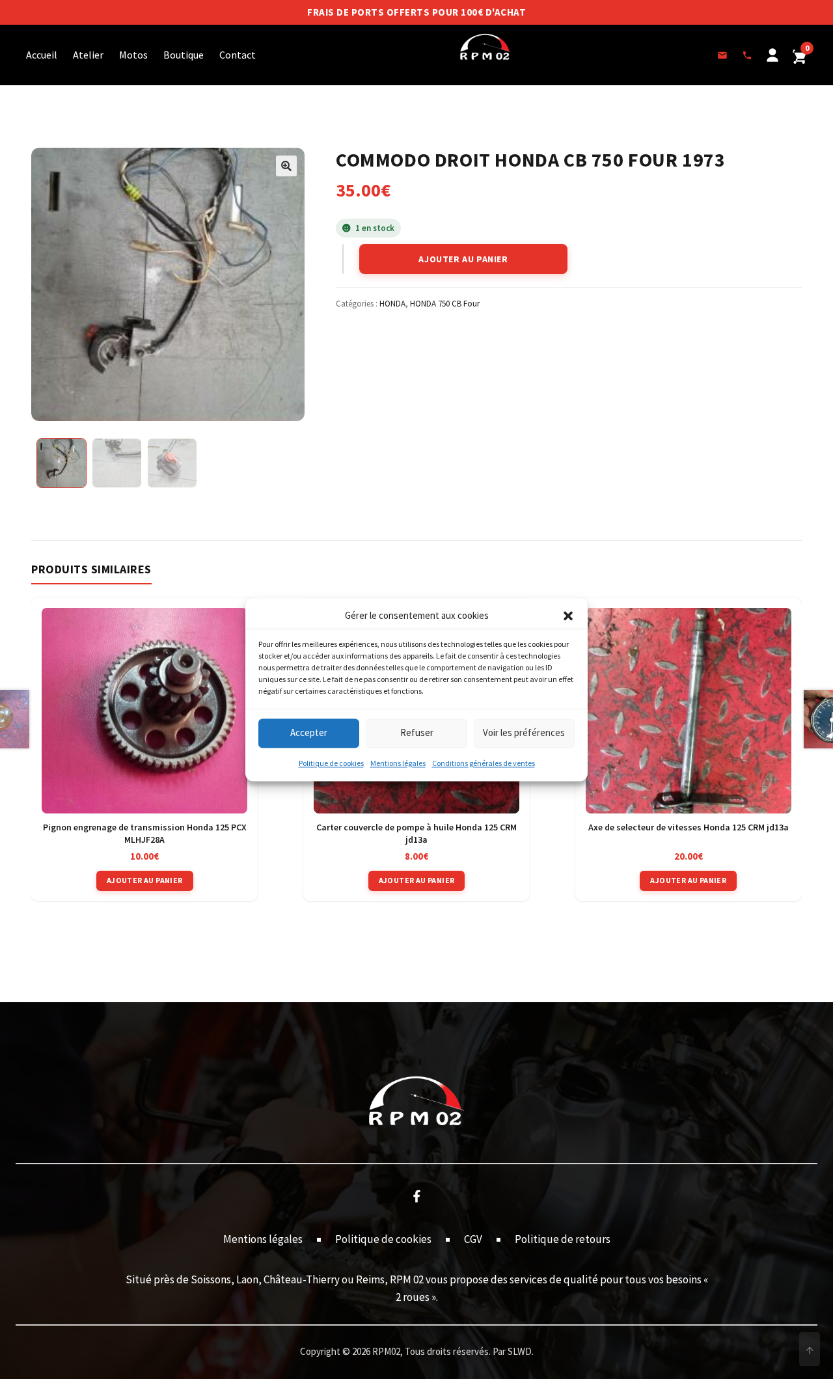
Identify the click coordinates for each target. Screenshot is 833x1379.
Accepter (308, 733)
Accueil (41, 54)
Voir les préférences (524, 733)
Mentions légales (398, 763)
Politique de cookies (331, 763)
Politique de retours (562, 1239)
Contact (237, 54)
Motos (133, 54)
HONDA (392, 303)
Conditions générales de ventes (483, 763)
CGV (473, 1239)
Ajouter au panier (463, 259)
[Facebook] (416, 1195)
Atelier (88, 54)
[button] (568, 615)
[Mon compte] (772, 55)
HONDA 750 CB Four (445, 303)
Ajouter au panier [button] (145, 880)
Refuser (416, 733)
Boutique (183, 54)
